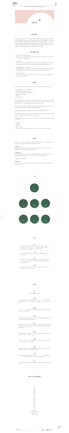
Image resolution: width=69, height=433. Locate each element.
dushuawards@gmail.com (28, 430)
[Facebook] (1, 214)
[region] (34, 190)
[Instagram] (1, 216)
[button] (28, 6)
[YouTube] (1, 218)
